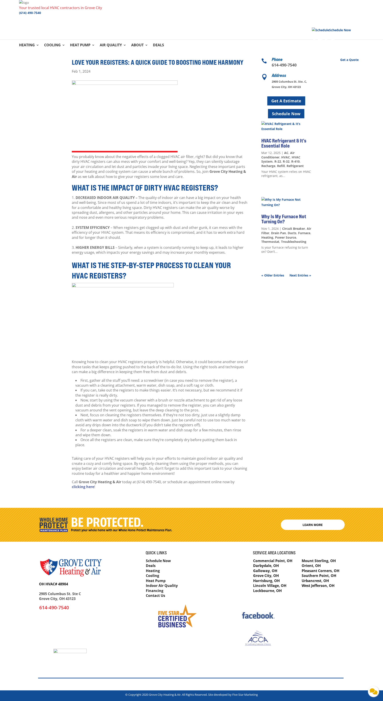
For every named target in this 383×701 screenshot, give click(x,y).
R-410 (295, 161)
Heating (27, 45)
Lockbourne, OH (267, 590)
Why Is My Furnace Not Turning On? (283, 219)
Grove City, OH (266, 575)
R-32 (286, 161)
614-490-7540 (284, 65)
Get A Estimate (286, 100)
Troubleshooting (293, 242)
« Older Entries (272, 275)
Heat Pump (80, 45)
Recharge (268, 166)
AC (286, 153)
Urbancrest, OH (315, 580)
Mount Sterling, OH (319, 560)
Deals (158, 45)
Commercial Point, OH (272, 560)
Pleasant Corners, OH (320, 570)
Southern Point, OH (319, 575)
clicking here (83, 486)
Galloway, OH (265, 570)
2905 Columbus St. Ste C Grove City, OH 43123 (60, 596)
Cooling (52, 45)
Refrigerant (295, 166)
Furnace (304, 233)
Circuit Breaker (293, 228)
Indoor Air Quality (162, 585)
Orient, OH (311, 565)
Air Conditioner (278, 155)
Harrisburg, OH (266, 580)
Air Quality (111, 45)
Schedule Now (286, 113)
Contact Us (155, 595)
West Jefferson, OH (318, 585)
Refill (281, 166)
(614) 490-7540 (30, 13)
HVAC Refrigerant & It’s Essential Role (283, 143)
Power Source (285, 237)
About (137, 45)
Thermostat (270, 242)
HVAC (285, 157)
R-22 (277, 161)
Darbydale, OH (266, 565)
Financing (154, 590)
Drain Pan (278, 233)
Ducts (292, 233)
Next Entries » (300, 275)
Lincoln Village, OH (269, 585)
